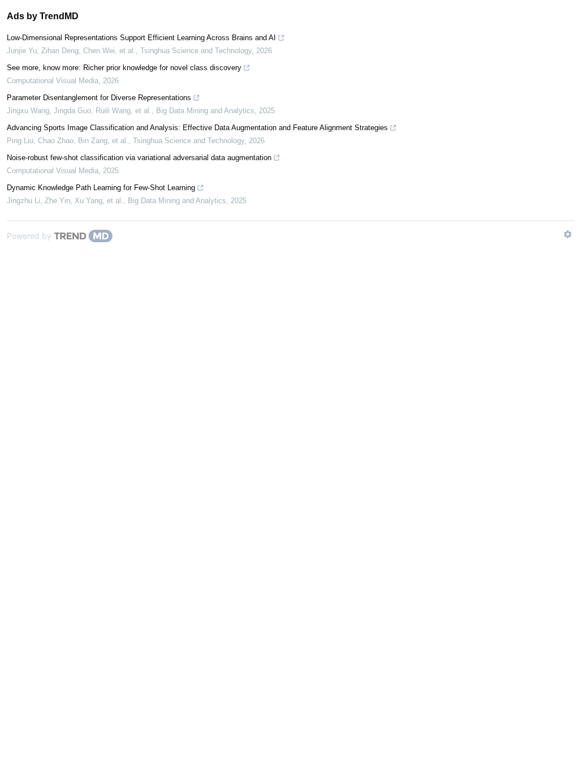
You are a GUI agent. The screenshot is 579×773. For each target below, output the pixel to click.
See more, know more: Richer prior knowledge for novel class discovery (124, 67)
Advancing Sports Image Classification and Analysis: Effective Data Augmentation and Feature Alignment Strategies (197, 127)
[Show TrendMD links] (567, 234)
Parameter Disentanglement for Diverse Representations (99, 97)
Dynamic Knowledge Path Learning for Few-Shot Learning (101, 187)
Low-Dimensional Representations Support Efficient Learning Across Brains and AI (141, 37)
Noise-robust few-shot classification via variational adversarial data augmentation (139, 157)
